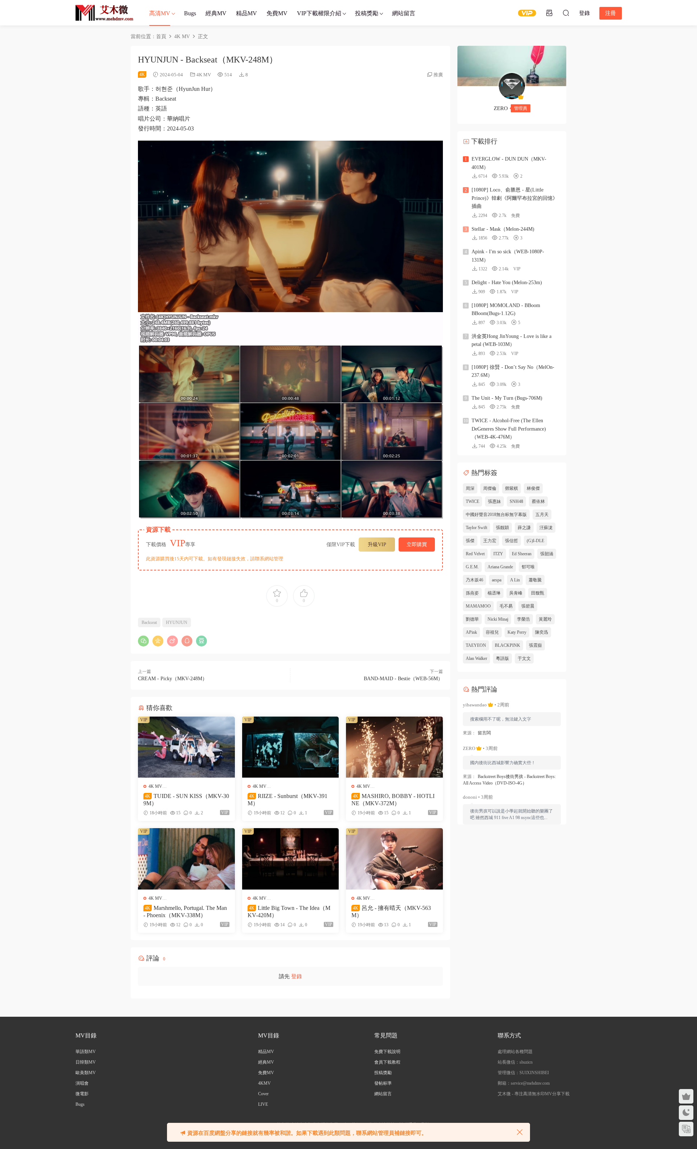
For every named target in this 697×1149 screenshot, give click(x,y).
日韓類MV (86, 1062)
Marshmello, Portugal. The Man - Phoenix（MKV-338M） (185, 911)
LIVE (263, 1104)
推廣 (438, 74)
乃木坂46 (474, 579)
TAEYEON (476, 645)
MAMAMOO (478, 606)
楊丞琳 (494, 593)
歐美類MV (86, 1072)
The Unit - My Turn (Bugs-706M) (507, 398)
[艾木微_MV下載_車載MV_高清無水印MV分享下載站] (105, 12)
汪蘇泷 (546, 527)
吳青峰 (515, 593)
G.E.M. (472, 566)
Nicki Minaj (498, 619)
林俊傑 (533, 488)
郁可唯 (528, 566)
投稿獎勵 (366, 13)
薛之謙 (524, 527)
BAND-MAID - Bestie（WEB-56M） (403, 678)
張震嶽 (535, 645)
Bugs (190, 13)
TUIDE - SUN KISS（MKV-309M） (186, 799)
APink (471, 632)
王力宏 (489, 540)
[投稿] (549, 12)
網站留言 (403, 13)
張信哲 (511, 540)
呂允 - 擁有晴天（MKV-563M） (391, 911)
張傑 (470, 540)
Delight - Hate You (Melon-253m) (507, 282)
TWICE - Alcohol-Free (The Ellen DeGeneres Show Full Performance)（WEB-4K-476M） (509, 429)
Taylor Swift (476, 527)
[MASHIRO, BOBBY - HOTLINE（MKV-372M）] (394, 747)
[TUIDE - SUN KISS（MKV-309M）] (186, 747)
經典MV (216, 13)
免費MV (277, 13)
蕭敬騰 (535, 579)
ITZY (498, 553)
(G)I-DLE (535, 540)
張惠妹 (494, 501)
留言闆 (484, 732)
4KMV (264, 1083)
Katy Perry (517, 632)
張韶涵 (546, 553)
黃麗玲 (545, 619)
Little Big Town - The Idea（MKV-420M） (289, 911)
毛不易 (506, 606)
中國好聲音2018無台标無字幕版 (496, 514)
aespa (496, 579)
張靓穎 (502, 527)
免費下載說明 (387, 1051)
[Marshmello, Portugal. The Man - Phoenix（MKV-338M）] (186, 858)
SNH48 (516, 501)
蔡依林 (538, 501)
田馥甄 (537, 593)
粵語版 (502, 658)
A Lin (515, 579)
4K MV (203, 74)
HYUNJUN (176, 622)
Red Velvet (475, 553)
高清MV (159, 13)
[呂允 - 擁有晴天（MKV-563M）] (394, 858)
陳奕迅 (541, 632)
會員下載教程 (387, 1062)
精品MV (246, 13)
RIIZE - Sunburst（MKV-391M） (287, 799)
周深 (470, 488)
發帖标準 (383, 1083)
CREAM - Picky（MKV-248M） (172, 678)
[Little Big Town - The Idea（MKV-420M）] (290, 858)
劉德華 (472, 619)
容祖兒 (492, 632)
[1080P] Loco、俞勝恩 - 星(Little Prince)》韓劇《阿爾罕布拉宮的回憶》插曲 (515, 198)
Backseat (149, 622)
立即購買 (417, 544)
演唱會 (82, 1083)
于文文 (524, 658)
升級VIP (377, 544)
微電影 (82, 1093)
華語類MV (86, 1051)
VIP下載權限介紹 (319, 13)
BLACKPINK (507, 645)
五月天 (542, 514)
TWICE (472, 501)
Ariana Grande (500, 566)
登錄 (296, 976)
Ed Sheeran (521, 553)
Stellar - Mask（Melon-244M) (503, 229)
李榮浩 (523, 619)
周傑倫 (489, 488)
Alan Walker (476, 658)
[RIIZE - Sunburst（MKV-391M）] (290, 747)
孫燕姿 (472, 593)
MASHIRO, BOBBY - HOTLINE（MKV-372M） (393, 799)
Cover (263, 1093)
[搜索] (566, 12)
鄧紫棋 (511, 488)
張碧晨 (527, 606)
